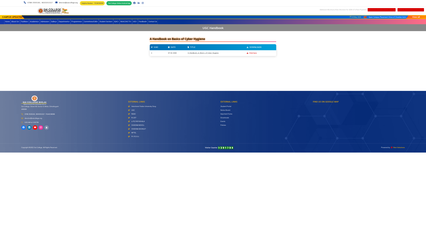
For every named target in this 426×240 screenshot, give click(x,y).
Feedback (142, 21)
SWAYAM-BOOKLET (138, 129)
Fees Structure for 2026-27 (345, 10)
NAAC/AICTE (125, 21)
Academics (34, 21)
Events (223, 121)
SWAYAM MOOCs (137, 125)
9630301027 (47, 2)
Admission (45, 21)
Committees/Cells (90, 21)
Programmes (76, 21)
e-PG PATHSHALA (138, 121)
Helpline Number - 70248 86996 (92, 3)
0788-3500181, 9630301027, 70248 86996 (39, 114)
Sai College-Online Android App (119, 3)
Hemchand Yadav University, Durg (143, 106)
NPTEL (133, 133)
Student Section (106, 21)
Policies (223, 125)
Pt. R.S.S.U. (135, 136)
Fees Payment (361, 10)
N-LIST (133, 118)
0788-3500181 (33, 2)
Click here (253, 53)
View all (416, 17)
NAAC (133, 114)
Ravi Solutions (398, 147)
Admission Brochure (327, 10)
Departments (64, 21)
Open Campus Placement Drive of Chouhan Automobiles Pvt (381, 17)
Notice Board (225, 110)
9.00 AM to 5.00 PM (31, 122)
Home (7, 21)
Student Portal (226, 106)
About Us (15, 21)
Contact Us (153, 21)
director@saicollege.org (68, 2)
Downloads (225, 118)
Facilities (24, 21)
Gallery (53, 21)
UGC (134, 21)
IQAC (116, 21)
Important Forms (226, 114)
